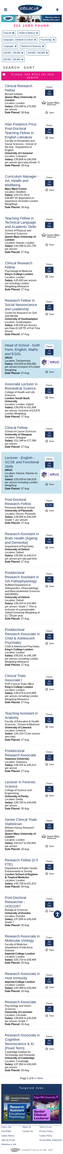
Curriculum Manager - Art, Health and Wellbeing (22, 180)
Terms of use (45, 1127)
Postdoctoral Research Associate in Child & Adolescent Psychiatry (22, 636)
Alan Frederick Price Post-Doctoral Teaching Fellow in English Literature (21, 130)
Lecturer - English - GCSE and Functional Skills (22, 462)
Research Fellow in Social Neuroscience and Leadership (21, 304)
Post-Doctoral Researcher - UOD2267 (15, 902)
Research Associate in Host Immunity (22, 976)
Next (40, 1078)
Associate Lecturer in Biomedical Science (21, 386)
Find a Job (6, 1127)
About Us (26, 1127)
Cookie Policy (45, 1136)
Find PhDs (6, 1131)
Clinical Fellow (16, 428)
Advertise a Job (8, 1144)
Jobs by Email (8, 1140)
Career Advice (7, 1136)
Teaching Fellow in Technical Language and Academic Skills (20, 222)
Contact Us (27, 1131)
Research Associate (20, 1002)
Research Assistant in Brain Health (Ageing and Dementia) (22, 538)
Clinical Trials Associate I (15, 678)
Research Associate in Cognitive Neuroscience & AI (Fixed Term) (22, 1041)
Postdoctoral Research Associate (20, 753)
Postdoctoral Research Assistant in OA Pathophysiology (22, 577)
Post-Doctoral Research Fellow (18, 502)
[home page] (30, 13)
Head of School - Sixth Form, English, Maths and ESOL (22, 349)
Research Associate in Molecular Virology (22, 938)
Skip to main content (13, 2)
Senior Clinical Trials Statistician (21, 822)
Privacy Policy (46, 1131)
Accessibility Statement (50, 1140)
